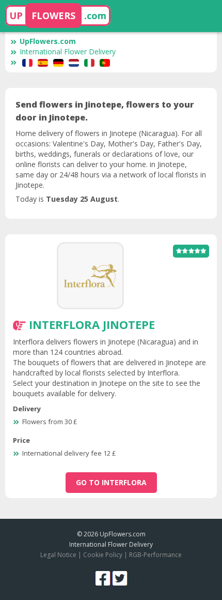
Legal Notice (58, 554)
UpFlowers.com (48, 41)
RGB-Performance (155, 554)
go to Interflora (111, 482)
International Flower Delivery (68, 51)
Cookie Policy (102, 554)
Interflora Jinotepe (92, 324)
